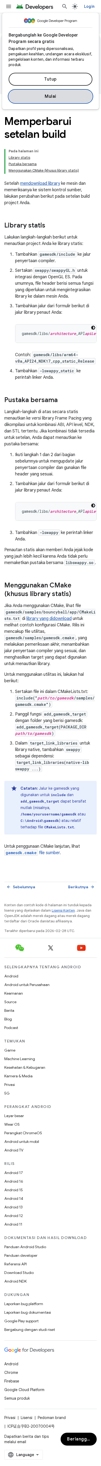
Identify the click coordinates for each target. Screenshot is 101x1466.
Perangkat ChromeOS (23, 1133)
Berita (9, 1010)
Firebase (11, 1381)
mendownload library (40, 183)
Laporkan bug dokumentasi (27, 1312)
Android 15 (13, 1189)
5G (7, 1093)
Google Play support (21, 1321)
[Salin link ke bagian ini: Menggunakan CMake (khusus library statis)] (76, 594)
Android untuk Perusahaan (27, 984)
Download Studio (19, 1272)
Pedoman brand (52, 1418)
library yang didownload (49, 618)
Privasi (9, 1084)
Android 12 (13, 1215)
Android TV (13, 1150)
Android (11, 976)
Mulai (50, 96)
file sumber (33, 852)
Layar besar (14, 1115)
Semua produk (17, 1398)
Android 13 (13, 1207)
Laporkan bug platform (23, 1303)
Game (9, 1050)
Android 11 (13, 1224)
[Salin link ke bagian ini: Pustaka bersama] (63, 400)
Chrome (11, 1372)
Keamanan (13, 993)
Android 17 (13, 1172)
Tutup (50, 79)
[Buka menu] (8, 6)
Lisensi (26, 1418)
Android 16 (13, 1181)
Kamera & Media (18, 1076)
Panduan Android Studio (25, 1246)
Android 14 (13, 1198)
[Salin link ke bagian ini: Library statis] (50, 226)
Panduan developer (20, 1255)
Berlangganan (82, 1439)
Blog (8, 1019)
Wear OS (12, 1124)
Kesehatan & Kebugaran (24, 1067)
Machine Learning (19, 1058)
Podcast (11, 1027)
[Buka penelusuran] (64, 6)
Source (10, 1001)
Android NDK (15, 1281)
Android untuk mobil (21, 1141)
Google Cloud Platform (24, 1389)
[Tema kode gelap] (93, 327)
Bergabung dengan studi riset (29, 1329)
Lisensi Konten (63, 910)
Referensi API (15, 1264)
